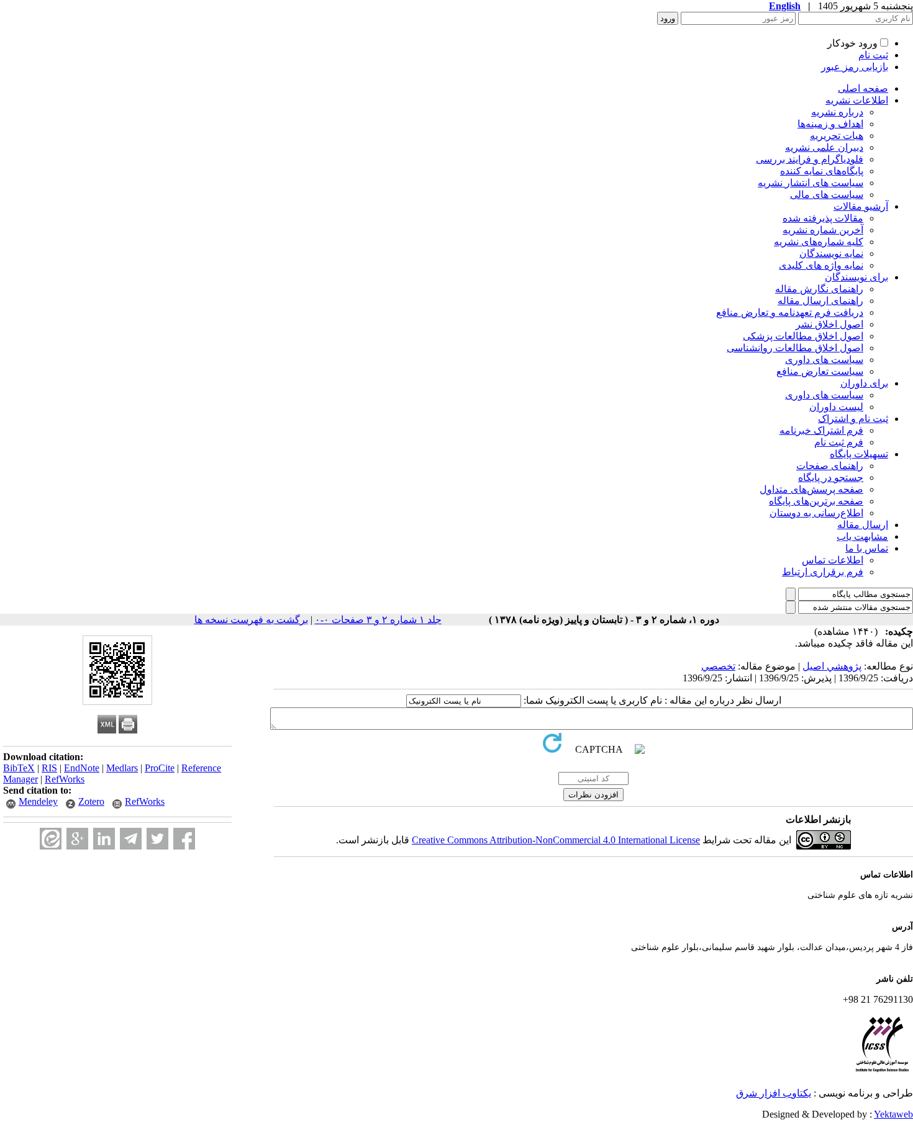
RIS (49, 768)
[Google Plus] (77, 839)
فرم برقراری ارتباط (822, 572)
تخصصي (718, 666)
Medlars (122, 768)
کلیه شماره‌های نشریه (818, 241)
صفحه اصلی (863, 88)
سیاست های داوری (824, 359)
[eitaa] (50, 839)
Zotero (91, 801)
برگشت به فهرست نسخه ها (251, 619)
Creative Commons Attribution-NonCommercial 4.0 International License (556, 840)
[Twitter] (157, 839)
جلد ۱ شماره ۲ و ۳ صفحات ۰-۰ (378, 619)
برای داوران (864, 383)
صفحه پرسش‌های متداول (811, 489)
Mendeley (38, 801)
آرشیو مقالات (861, 206)
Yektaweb (893, 1114)
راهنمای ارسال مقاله (820, 300)
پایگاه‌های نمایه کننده (821, 171)
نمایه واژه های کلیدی (821, 265)
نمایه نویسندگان (831, 253)
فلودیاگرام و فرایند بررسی (809, 159)
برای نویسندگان (856, 277)
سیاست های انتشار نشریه (810, 182)
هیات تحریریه (836, 135)
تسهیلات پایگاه (859, 454)
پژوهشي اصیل (831, 666)
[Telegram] (131, 839)
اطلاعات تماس (832, 560)
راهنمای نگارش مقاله (819, 289)
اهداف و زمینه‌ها (830, 124)
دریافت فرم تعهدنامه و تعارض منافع (789, 312)
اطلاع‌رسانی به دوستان (816, 513)
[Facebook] (184, 839)
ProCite (160, 768)
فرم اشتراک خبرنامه (821, 430)
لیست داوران (836, 406)
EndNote (81, 768)
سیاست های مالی (826, 194)
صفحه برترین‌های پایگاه (816, 501)
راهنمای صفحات (829, 465)
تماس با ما (866, 548)
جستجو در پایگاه (830, 477)
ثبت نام (873, 55)
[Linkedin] (104, 839)
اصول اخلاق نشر (829, 324)
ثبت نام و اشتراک (853, 418)
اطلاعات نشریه (856, 100)
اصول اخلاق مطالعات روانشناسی (795, 348)
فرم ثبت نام (838, 442)
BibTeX (19, 768)
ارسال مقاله (862, 524)
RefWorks (64, 779)
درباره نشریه (837, 112)
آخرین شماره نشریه (823, 230)
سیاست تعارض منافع (819, 371)
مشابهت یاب (862, 536)
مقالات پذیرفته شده (823, 218)
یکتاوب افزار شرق (773, 1093)
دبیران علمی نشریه (824, 147)
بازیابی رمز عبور (854, 66)
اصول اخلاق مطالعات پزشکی (803, 336)
